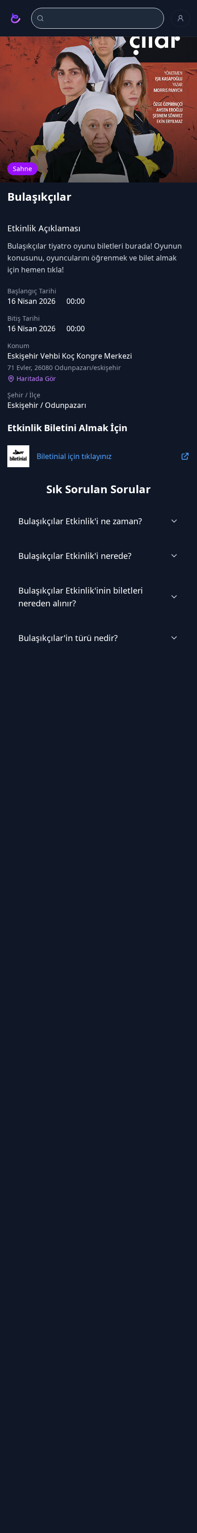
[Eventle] (15, 18)
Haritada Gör (36, 378)
